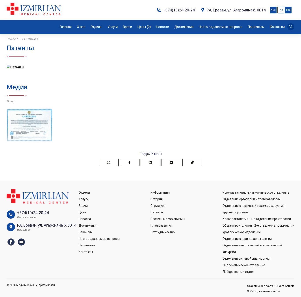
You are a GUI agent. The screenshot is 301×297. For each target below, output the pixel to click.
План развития (161, 225)
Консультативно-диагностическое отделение (256, 192)
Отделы (96, 27)
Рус (281, 9)
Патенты (156, 212)
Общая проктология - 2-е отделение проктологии (258, 225)
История (156, 199)
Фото (10, 101)
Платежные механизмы (167, 219)
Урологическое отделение (242, 232)
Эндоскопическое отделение (244, 265)
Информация (160, 192)
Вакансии (86, 232)
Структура (157, 205)
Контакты (277, 27)
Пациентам (255, 27)
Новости (162, 27)
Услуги (113, 27)
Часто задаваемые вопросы (220, 27)
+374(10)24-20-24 (179, 10)
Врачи (127, 27)
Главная (65, 27)
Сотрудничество (162, 232)
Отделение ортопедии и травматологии (252, 199)
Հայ (273, 9)
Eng (288, 9)
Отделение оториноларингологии (247, 238)
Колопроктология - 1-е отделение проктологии (257, 219)
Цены (144, 27)
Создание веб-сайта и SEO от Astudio (270, 286)
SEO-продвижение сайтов (263, 291)
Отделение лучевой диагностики (247, 258)
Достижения (183, 27)
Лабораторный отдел (238, 271)
